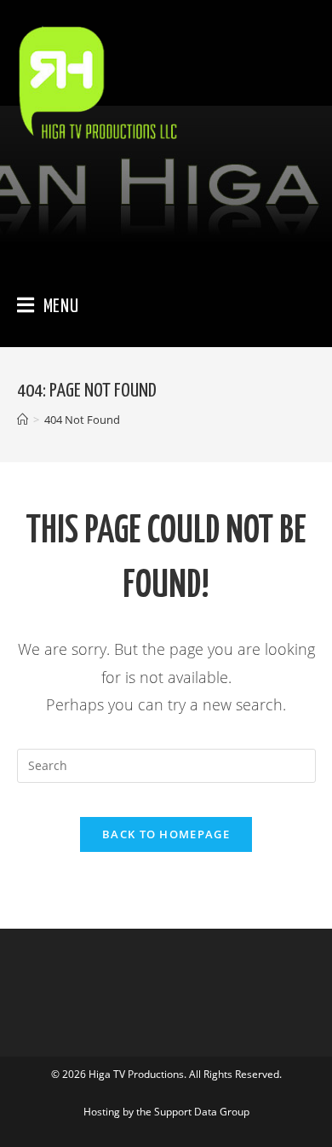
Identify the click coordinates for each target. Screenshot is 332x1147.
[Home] (22, 419)
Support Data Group (201, 1111)
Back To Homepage (166, 834)
